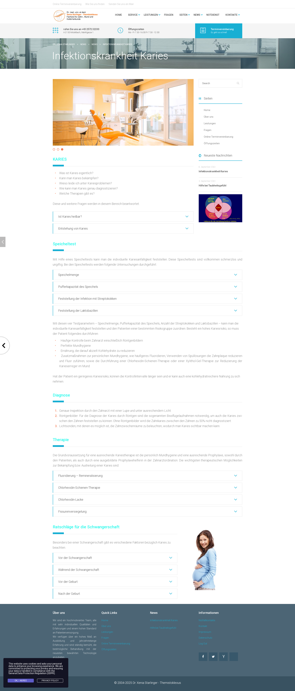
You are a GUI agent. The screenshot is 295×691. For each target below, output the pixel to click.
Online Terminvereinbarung (67, 4)
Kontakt (203, 626)
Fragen (168, 14)
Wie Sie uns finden (95, 4)
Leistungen (107, 632)
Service (133, 14)
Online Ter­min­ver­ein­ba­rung (218, 136)
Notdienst (212, 14)
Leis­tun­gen (210, 123)
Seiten (183, 14)
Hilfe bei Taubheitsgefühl (163, 627)
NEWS (197, 14)
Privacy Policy (50, 680)
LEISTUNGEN (151, 14)
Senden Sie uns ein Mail (121, 4)
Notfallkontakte (207, 620)
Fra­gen (207, 130)
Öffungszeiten (108, 649)
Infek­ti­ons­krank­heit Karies (213, 171)
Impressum (205, 632)
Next (199, 115)
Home (118, 14)
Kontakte (231, 14)
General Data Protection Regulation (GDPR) (32, 673)
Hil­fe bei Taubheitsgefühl (212, 185)
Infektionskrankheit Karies (164, 620)
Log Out (203, 643)
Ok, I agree (21, 680)
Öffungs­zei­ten (212, 143)
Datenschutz (205, 637)
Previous (47, 115)
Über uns (208, 116)
